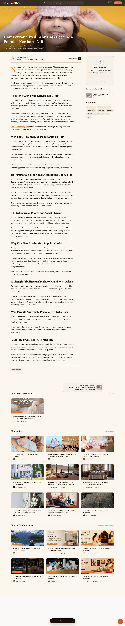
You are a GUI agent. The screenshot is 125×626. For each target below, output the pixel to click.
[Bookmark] (66, 620)
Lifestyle (90, 114)
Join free (117, 3)
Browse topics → (109, 431)
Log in (110, 3)
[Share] (72, 620)
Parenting (101, 110)
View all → (111, 394)
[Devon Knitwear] (13, 58)
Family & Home (11, 8)
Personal (109, 110)
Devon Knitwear (21, 57)
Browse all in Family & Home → (106, 525)
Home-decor (91, 107)
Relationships (91, 110)
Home (4, 8)
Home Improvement (104, 107)
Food (89, 117)
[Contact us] (120, 621)
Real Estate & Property (102, 114)
